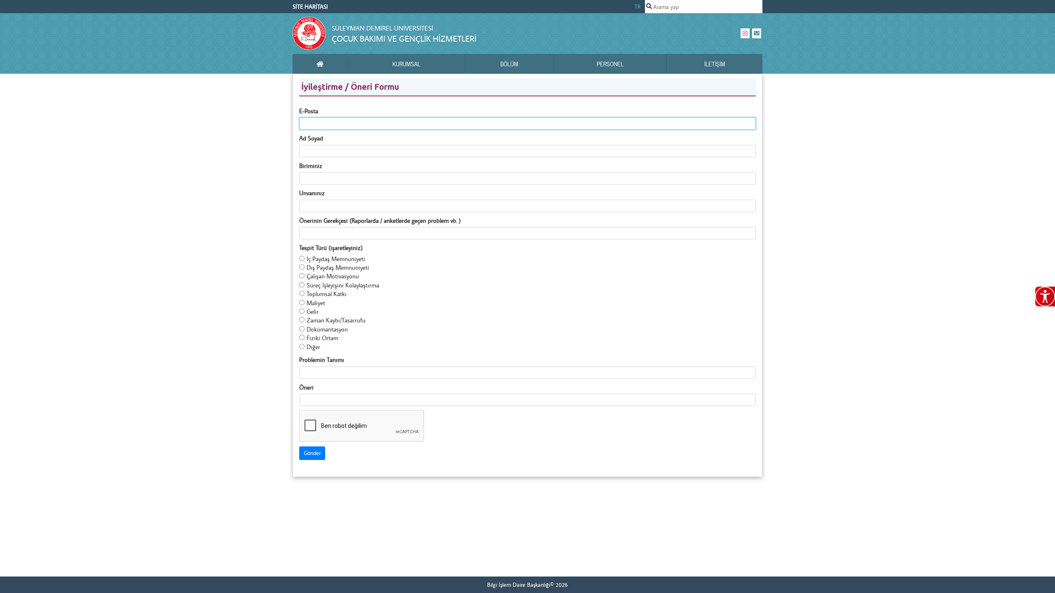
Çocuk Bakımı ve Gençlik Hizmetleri (404, 38)
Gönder (312, 453)
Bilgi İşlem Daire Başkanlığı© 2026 (527, 584)
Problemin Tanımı (321, 360)
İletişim (714, 64)
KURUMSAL (406, 64)
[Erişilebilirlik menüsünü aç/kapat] (1045, 296)
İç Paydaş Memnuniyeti (336, 259)
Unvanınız (312, 193)
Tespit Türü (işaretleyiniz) (331, 248)
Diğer (313, 347)
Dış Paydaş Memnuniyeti (338, 267)
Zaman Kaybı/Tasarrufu (336, 320)
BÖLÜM (509, 64)
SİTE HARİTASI (310, 6)
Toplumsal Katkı (327, 294)
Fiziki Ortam (322, 338)
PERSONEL (610, 64)
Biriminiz (310, 166)
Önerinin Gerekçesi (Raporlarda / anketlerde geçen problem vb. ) (380, 220)
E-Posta (308, 111)
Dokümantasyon (327, 329)
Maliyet (316, 303)
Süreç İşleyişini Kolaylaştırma (343, 285)
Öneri (306, 387)
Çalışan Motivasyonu (333, 276)
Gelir (313, 311)
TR (638, 6)
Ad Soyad (311, 138)
